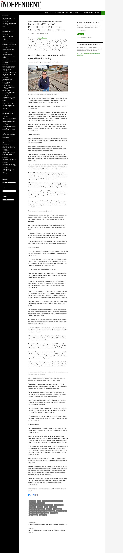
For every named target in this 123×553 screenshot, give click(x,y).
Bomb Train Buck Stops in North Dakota (53, 501)
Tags (4, 187)
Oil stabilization (48, 21)
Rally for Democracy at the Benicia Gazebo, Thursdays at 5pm (9, 171)
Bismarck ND (33, 501)
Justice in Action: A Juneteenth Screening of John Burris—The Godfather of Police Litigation (9, 128)
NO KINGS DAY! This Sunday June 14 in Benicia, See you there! (9, 154)
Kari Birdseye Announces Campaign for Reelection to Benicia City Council (8, 31)
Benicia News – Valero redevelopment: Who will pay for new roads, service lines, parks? (9, 74)
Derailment (32, 507)
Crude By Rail (40, 21)
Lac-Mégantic (53, 507)
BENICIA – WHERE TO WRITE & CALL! (73, 12)
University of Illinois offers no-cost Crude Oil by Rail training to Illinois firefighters (46, 530)
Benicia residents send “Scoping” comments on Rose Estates (9, 56)
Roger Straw (44, 33)
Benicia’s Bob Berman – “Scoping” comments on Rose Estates (9, 38)
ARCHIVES (97, 12)
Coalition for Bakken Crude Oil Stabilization (41, 505)
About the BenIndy (88, 12)
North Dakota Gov (61, 511)
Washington (43, 515)
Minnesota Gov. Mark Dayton (37, 509)
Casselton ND (40, 503)
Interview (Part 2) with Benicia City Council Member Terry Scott (9, 25)
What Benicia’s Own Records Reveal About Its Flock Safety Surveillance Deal (9, 92)
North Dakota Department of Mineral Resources (42, 511)
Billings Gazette (42, 38)
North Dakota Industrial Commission (39, 513)
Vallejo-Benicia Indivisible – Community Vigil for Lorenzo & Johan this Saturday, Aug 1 (9, 44)
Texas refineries (33, 515)
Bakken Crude (32, 21)
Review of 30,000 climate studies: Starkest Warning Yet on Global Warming (47, 523)
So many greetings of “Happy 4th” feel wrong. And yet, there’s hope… (9, 113)
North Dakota (57, 509)
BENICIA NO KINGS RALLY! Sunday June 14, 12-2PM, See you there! (9, 147)
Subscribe (81, 34)
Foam (46, 507)
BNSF (39, 501)
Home (46, 12)
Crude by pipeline (59, 505)
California (32, 503)
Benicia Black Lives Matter (56, 12)
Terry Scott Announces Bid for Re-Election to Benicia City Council (9, 99)
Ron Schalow (54, 513)
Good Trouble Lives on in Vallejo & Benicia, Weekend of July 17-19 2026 (9, 81)
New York (49, 509)
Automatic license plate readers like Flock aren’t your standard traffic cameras (9, 67)
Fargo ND (40, 507)
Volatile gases (58, 21)
